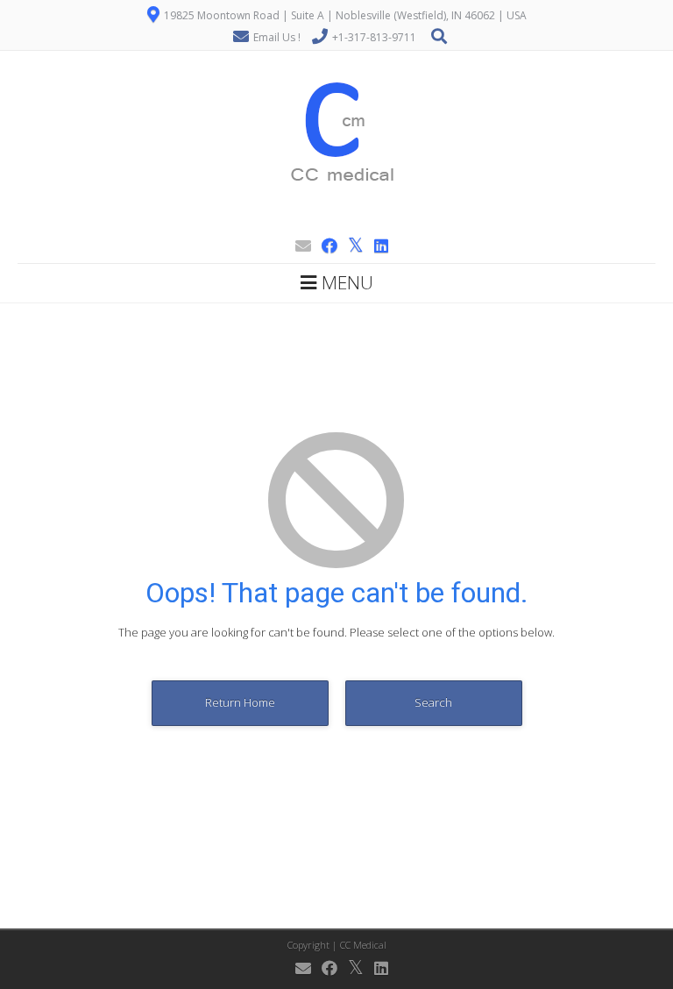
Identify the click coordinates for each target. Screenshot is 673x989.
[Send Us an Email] (298, 245)
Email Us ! (277, 37)
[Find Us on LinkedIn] (376, 245)
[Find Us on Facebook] (324, 245)
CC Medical (363, 944)
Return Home (240, 702)
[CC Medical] (336, 223)
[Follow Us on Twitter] (350, 245)
